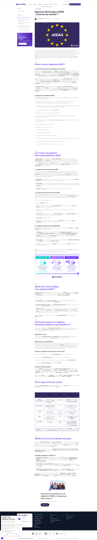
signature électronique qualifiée (41, 227)
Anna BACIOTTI (40, 18)
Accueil (36, 6)
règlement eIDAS (41, 97)
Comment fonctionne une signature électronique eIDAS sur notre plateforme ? (24, 26)
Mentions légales (66, 538)
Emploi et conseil (39, 405)
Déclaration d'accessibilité (74, 538)
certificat (53, 251)
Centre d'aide (68, 518)
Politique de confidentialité (60, 538)
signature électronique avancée (41, 194)
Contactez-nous (65, 4)
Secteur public (39, 421)
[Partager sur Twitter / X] (20, 11)
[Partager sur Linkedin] (23, 11)
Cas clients (46, 4)
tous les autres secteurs (65, 430)
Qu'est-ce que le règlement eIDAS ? (23, 17)
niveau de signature (67, 162)
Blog (40, 6)
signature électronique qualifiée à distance (56, 119)
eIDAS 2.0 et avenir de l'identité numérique (24, 30)
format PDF (62, 336)
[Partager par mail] (18, 11)
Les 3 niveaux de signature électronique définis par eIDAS (24, 20)
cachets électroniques (55, 109)
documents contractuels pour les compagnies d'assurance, (48, 162)
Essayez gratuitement (75, 4)
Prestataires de (64, 86)
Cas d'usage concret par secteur (23, 28)
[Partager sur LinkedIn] (23, 11)
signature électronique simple (52, 171)
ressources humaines (39, 161)
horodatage (60, 75)
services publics (70, 249)
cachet (51, 75)
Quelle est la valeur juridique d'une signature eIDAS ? (23, 23)
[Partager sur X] (20, 11)
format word (67, 336)
